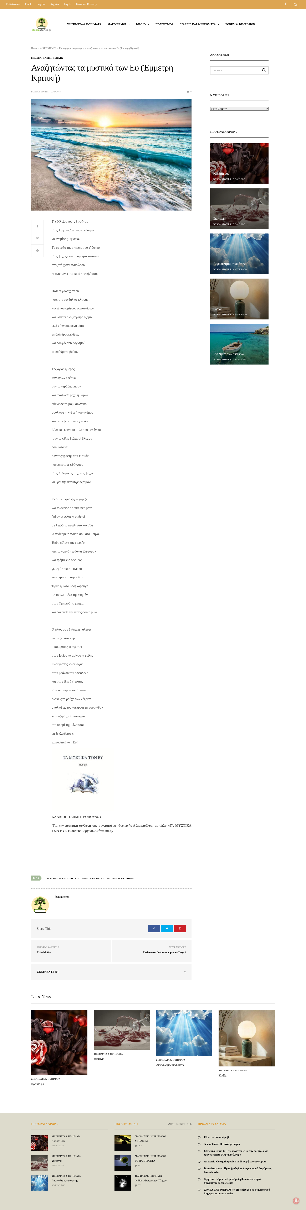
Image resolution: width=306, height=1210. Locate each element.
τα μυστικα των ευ (93, 878)
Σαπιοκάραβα (222, 1137)
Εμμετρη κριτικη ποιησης (47, 58)
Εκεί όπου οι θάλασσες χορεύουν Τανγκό (164, 952)
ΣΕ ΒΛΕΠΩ (141, 1140)
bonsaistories (40, 92)
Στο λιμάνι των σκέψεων (228, 354)
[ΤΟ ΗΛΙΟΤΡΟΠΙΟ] (122, 1160)
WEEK (171, 1124)
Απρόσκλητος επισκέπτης (229, 264)
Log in (67, 4)
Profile (28, 4)
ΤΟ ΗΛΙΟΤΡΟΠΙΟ (145, 1160)
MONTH (180, 1124)
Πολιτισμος (164, 24)
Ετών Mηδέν (44, 952)
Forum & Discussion (240, 24)
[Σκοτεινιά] (239, 208)
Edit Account (13, 4)
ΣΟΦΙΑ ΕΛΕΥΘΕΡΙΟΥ (218, 1189)
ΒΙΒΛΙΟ (141, 24)
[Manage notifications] (296, 1200)
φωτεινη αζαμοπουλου (120, 878)
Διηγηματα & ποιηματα (84, 24)
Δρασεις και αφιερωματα (198, 24)
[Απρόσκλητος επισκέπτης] (239, 253)
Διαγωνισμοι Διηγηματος (151, 1136)
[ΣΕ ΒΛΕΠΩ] (122, 1139)
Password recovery (86, 4)
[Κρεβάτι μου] (239, 163)
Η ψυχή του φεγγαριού (253, 1161)
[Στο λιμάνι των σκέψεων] (239, 344)
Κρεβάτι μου (221, 173)
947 (139, 1165)
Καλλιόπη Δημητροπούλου (62, 878)
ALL (189, 1124)
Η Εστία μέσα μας (230, 1144)
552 (139, 1185)
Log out (41, 4)
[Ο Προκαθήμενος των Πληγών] (122, 1181)
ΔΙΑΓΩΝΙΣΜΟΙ (116, 24)
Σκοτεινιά (219, 219)
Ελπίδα (217, 309)
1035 (140, 1145)
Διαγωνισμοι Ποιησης (149, 1176)
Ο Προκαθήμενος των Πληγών (151, 1180)
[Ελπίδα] (239, 299)
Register (54, 4)
